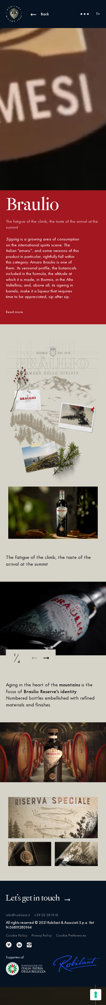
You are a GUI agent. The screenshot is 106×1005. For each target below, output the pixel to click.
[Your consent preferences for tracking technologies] (95, 994)
